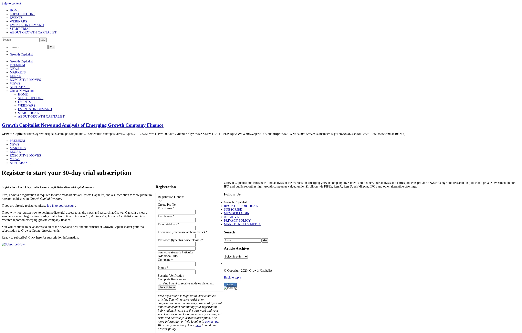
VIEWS (15, 83)
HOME (15, 10)
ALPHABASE (20, 87)
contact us (211, 321)
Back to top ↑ (232, 277)
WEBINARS (18, 21)
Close (230, 284)
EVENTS (16, 17)
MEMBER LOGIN (236, 213)
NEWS (14, 68)
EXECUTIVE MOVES (25, 79)
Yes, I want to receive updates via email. (188, 283)
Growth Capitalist (21, 54)
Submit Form (167, 287)
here (198, 325)
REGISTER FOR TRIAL (241, 206)
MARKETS (18, 72)
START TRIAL (20, 28)
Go (51, 47)
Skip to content (11, 3)
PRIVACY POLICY (237, 220)
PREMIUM (17, 65)
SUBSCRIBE (233, 209)
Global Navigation (22, 90)
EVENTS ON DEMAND (27, 25)
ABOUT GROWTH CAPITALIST (33, 32)
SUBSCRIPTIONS (22, 14)
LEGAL (15, 76)
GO (43, 39)
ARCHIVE (231, 217)
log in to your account (61, 205)
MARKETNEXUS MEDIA (242, 224)
